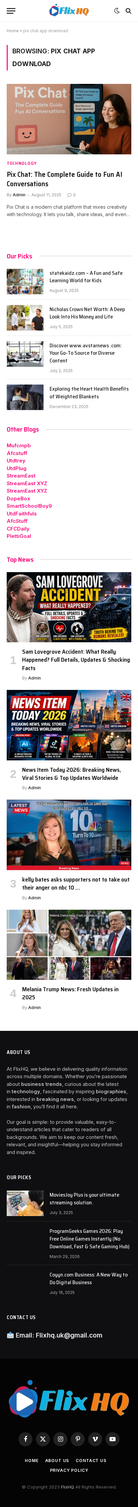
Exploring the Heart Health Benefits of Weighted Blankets (89, 393)
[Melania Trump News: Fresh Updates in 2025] (69, 945)
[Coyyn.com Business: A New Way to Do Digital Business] (25, 1283)
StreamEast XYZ (27, 483)
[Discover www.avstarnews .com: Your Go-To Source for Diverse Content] (25, 354)
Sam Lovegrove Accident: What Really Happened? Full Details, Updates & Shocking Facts (76, 660)
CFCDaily (18, 528)
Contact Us (91, 1460)
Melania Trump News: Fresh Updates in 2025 (70, 993)
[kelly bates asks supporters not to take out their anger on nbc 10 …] (69, 835)
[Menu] (11, 10)
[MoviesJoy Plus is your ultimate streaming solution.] (25, 1203)
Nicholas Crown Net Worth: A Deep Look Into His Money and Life (87, 313)
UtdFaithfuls (22, 513)
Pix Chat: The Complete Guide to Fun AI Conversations (64, 179)
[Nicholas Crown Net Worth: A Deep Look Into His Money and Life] (25, 318)
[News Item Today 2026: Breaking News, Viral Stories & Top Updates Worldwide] (69, 725)
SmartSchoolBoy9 (29, 506)
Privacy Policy (69, 1470)
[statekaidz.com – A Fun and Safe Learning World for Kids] (25, 281)
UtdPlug (16, 468)
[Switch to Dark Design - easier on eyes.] (117, 11)
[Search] (127, 10)
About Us (57, 1460)
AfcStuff (17, 521)
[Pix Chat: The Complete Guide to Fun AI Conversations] (69, 119)
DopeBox (18, 498)
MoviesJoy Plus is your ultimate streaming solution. (84, 1199)
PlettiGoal (19, 536)
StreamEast (21, 475)
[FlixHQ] (69, 11)
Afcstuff (17, 453)
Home (13, 30)
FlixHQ (67, 1487)
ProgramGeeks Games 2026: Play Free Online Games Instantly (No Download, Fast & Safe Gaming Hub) (90, 1239)
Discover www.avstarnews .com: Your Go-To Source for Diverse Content (86, 353)
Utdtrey (16, 460)
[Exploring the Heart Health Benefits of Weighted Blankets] (25, 397)
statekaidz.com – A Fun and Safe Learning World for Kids (86, 277)
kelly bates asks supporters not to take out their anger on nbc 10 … (76, 883)
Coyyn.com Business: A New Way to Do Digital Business (89, 1278)
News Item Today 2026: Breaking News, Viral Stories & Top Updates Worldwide (71, 774)
